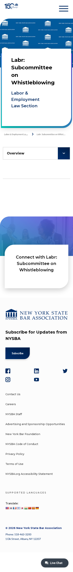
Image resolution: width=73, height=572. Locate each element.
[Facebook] (7, 370)
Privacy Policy (14, 454)
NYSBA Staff (13, 414)
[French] (14, 508)
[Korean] (11, 508)
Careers (10, 404)
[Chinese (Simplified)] (29, 508)
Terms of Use (14, 464)
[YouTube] (36, 379)
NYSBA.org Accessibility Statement (29, 474)
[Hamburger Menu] (63, 9)
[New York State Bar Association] (11, 9)
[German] (37, 508)
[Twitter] (65, 370)
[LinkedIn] (36, 370)
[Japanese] (22, 508)
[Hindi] (26, 508)
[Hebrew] (18, 508)
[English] (7, 508)
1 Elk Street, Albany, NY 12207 (23, 538)
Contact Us (12, 394)
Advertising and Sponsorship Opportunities (35, 424)
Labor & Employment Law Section (25, 99)
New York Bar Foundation (22, 434)
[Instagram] (7, 379)
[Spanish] (33, 508)
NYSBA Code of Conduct (21, 444)
